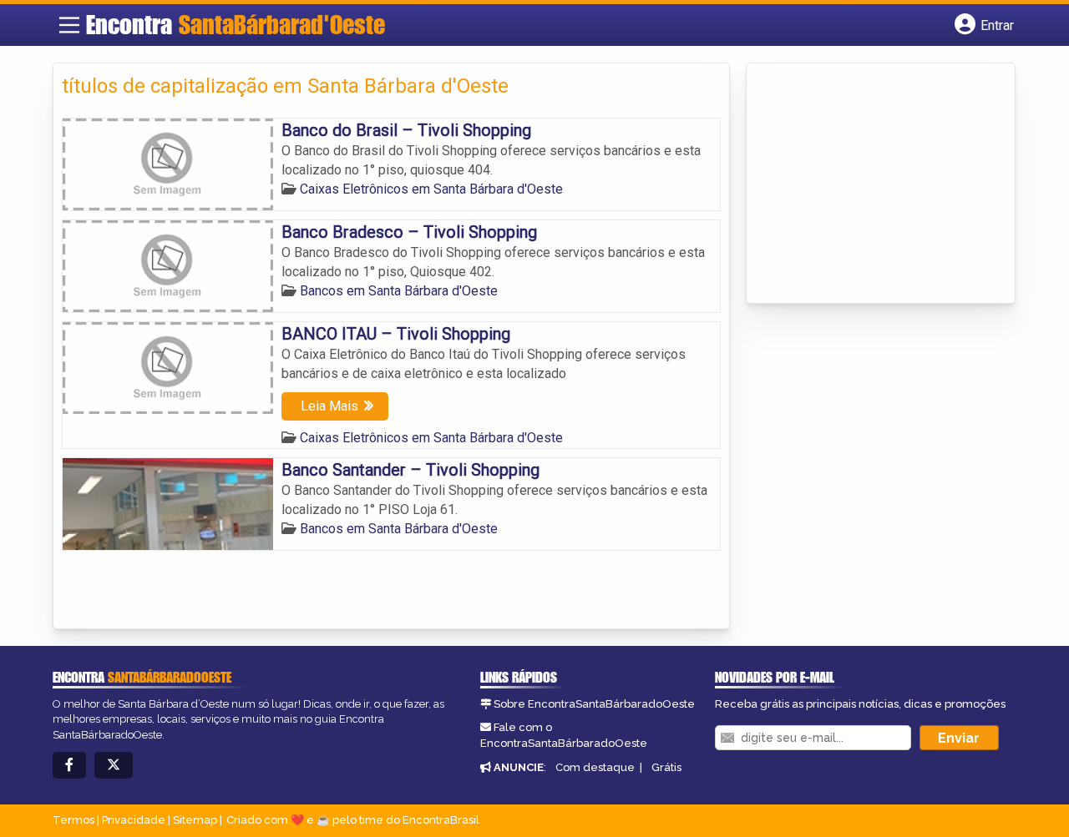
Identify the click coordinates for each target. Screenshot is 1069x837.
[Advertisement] (880, 184)
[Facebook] (69, 765)
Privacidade (133, 820)
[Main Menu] (69, 25)
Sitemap (195, 820)
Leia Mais (329, 406)
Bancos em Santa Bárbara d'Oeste (399, 291)
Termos (73, 820)
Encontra (235, 24)
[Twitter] (113, 765)
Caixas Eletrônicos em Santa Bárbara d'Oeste (431, 189)
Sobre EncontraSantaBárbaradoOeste (594, 704)
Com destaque (595, 767)
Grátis (666, 767)
